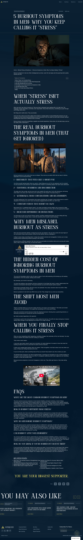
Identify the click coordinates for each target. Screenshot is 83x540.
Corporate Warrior (22, 527)
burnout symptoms (43, 208)
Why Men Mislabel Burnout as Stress (23, 83)
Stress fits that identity (38, 234)
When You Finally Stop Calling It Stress (24, 88)
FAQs (16, 89)
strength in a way (18, 357)
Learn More (30, 514)
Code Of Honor (36, 529)
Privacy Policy (4, 535)
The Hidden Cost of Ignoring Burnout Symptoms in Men (28, 84)
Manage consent (75, 538)
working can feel (30, 313)
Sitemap (49, 529)
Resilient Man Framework (22, 354)
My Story (35, 527)
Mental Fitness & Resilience (24, 70)
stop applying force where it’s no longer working (38, 320)
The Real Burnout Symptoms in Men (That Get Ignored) (27, 81)
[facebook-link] (59, 483)
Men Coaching (22, 531)
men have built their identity (23, 232)
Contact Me (80, 1)
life (41, 344)
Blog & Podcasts (36, 531)
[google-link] (67, 483)
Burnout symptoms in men (20, 175)
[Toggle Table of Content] (66, 78)
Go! (63, 531)
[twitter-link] (63, 483)
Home (15, 70)
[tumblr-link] (55, 483)
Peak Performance (23, 529)
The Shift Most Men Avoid (21, 86)
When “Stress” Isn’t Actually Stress (23, 80)
